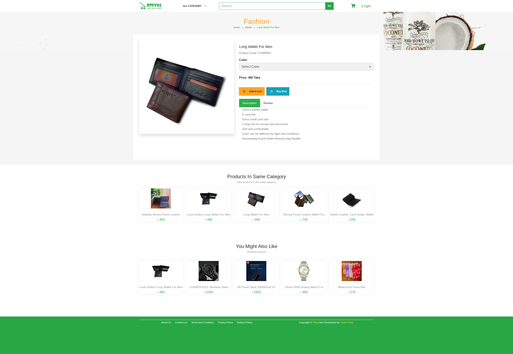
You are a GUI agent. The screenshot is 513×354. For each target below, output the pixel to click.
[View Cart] (353, 6)
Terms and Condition (202, 322)
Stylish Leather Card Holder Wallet (352, 214)
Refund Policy (244, 322)
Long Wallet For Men (256, 214)
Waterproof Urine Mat (351, 287)
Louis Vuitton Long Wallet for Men (208, 214)
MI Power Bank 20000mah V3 (256, 287)
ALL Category (192, 6)
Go (329, 6)
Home (236, 27)
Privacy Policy (225, 322)
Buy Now (281, 91)
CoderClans (346, 322)
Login (366, 6)
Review (268, 103)
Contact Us (181, 322)
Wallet (248, 27)
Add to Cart (255, 91)
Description (249, 103)
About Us (166, 322)
